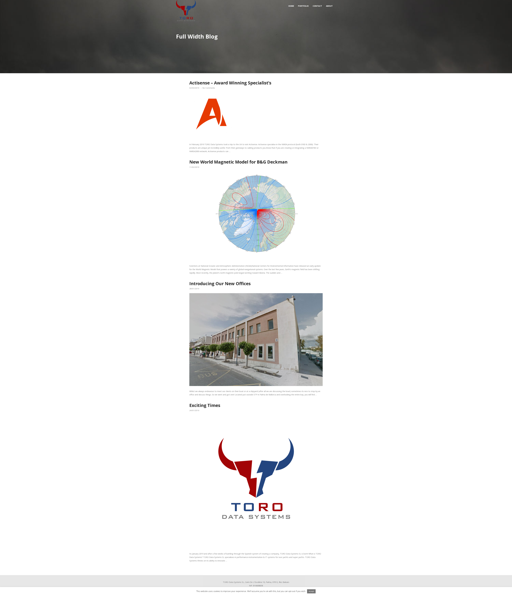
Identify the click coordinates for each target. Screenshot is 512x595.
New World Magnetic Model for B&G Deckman (238, 162)
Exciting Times (204, 405)
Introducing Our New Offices (220, 283)
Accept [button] (311, 591)
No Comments (209, 88)
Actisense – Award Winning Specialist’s (230, 83)
